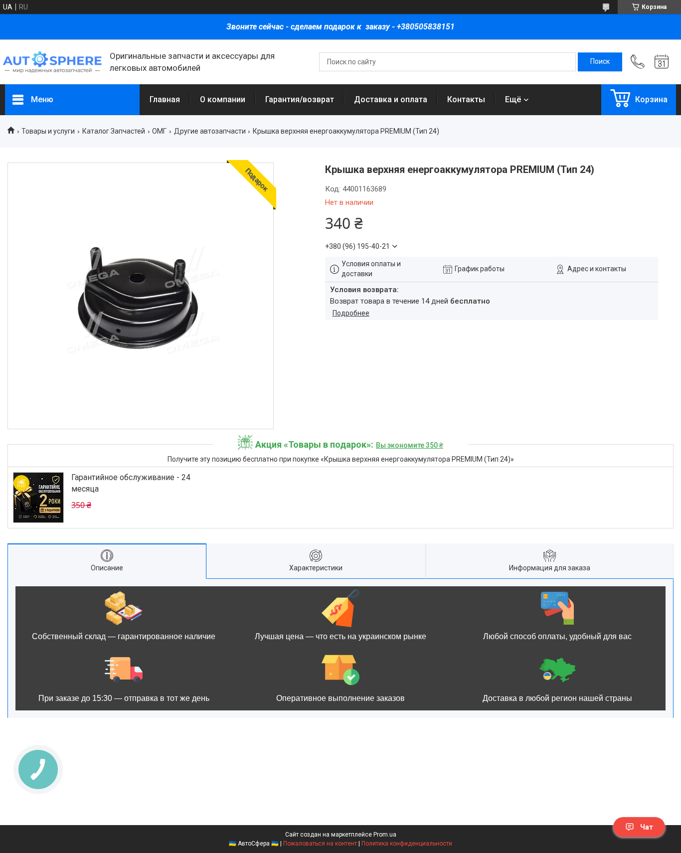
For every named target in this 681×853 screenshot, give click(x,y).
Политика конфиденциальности (406, 843)
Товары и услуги (48, 131)
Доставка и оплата (390, 99)
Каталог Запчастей (113, 131)
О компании (222, 99)
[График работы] (662, 62)
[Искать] (600, 61)
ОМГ (159, 131)
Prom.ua (384, 834)
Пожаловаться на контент (320, 843)
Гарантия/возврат (299, 99)
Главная (165, 99)
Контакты (466, 99)
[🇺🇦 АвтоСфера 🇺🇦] (52, 62)
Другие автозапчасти (210, 131)
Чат (646, 827)
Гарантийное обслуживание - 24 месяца (130, 483)
